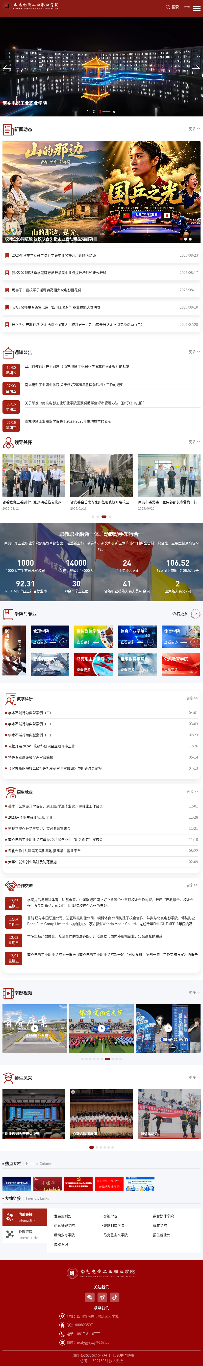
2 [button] (94, 111)
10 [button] (120, 1059)
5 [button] (98, 1059)
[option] (101, 66)
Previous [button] (6, 67)
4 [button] (105, 111)
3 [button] (100, 111)
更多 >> (195, 129)
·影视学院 (109, 1216)
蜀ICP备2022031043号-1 (91, 1355)
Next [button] (196, 67)
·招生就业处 (160, 1235)
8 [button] (111, 1059)
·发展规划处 (61, 1216)
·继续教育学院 (63, 1235)
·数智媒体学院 (162, 1216)
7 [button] (106, 1059)
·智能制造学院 (113, 1225)
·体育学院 (159, 1225)
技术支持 (116, 1361)
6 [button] (102, 1059)
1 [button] (88, 111)
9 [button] (116, 1059)
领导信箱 (187, 6)
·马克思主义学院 (115, 1235)
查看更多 (180, 614)
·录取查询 (60, 1244)
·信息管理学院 (63, 1225)
